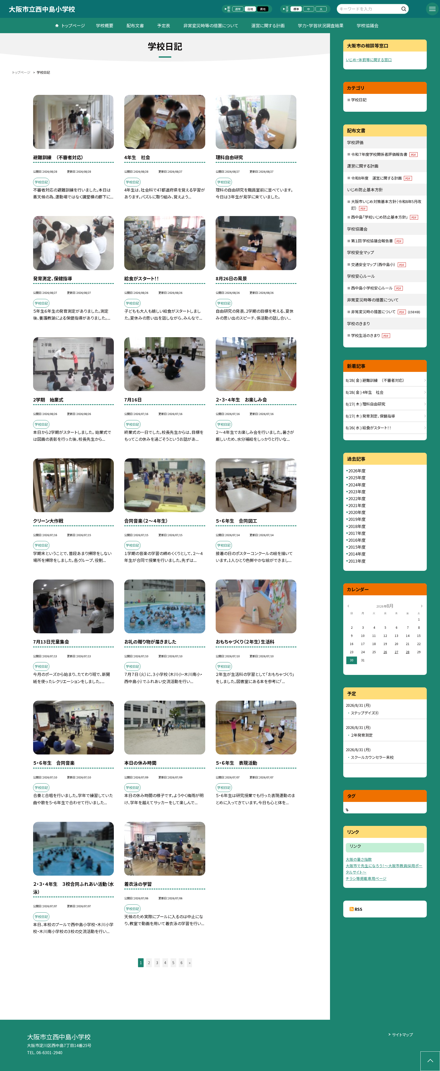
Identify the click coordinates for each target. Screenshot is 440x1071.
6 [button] (182, 962)
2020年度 (357, 512)
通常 (238, 9)
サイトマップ (402, 1034)
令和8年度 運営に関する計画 (380, 178)
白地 (250, 9)
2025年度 (357, 477)
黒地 (263, 9)
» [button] (189, 962)
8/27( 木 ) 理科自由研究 (365, 404)
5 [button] (173, 962)
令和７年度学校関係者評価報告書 (383, 154)
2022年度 (357, 498)
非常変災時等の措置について (210, 25)
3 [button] (157, 962)
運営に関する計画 (268, 25)
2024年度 (357, 485)
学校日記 (358, 99)
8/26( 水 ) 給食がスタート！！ (368, 427)
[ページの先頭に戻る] (430, 1061)
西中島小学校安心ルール (376, 288)
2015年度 (357, 547)
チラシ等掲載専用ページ (366, 878)
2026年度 (357, 471)
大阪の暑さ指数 (359, 859)
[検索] (404, 8)
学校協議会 (367, 25)
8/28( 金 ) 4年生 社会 (364, 392)
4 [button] (165, 962)
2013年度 (357, 561)
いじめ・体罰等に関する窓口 (369, 59)
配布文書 (135, 25)
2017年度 (357, 533)
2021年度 (357, 505)
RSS (358, 909)
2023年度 (357, 491)
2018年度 (357, 526)
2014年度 (357, 554)
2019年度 (357, 519)
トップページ (73, 25)
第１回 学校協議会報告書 (376, 240)
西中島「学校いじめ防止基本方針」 (384, 217)
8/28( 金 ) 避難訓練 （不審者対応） (375, 380)
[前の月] (348, 605)
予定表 (163, 25)
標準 (296, 9)
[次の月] (421, 605)
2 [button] (149, 962)
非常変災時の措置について (385, 311)
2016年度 (357, 540)
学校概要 (104, 25)
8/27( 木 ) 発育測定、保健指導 (370, 416)
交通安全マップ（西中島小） (377, 264)
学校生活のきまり (370, 335)
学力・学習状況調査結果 (320, 25)
